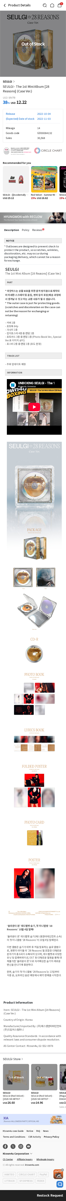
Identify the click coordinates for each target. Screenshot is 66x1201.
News (46, 1130)
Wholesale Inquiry (45, 1159)
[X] (13, 1146)
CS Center (8, 1159)
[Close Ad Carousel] (62, 1170)
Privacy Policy (51, 1136)
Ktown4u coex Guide (13, 1130)
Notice (30, 1130)
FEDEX (40, 1180)
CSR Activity (34, 1136)
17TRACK (9, 1180)
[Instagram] (20, 1146)
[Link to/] (52, 5)
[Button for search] (45, 5)
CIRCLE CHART (27, 1174)
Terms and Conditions (14, 1136)
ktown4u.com (32, 1164)
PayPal (43, 1174)
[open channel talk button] (59, 1184)
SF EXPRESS (25, 1180)
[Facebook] (5, 1146)
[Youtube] (28, 1146)
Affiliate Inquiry (25, 1159)
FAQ (38, 1130)
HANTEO (9, 1174)
